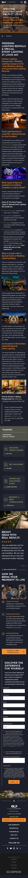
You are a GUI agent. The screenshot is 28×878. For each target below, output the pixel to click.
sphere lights (16, 245)
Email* (5, 702)
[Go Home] (2, 36)
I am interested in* (8, 723)
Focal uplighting (8, 216)
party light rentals (16, 416)
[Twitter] (20, 848)
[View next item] (25, 565)
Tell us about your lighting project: (11, 756)
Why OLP (14, 835)
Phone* (5, 709)
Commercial (14, 831)
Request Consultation (13, 820)
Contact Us (14, 838)
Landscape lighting (9, 230)
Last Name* (6, 695)
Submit (12, 782)
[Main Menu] (25, 2)
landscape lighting (7, 145)
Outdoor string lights (10, 210)
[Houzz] (17, 848)
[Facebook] (7, 848)
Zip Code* (5, 716)
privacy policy (7, 746)
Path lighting (7, 223)
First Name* (6, 688)
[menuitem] (12, 436)
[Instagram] (14, 848)
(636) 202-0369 (14, 816)
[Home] (8, 2)
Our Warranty (14, 825)
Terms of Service (17, 746)
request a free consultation (13, 651)
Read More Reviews (10, 569)
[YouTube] (11, 848)
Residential (14, 828)
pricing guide (17, 627)
